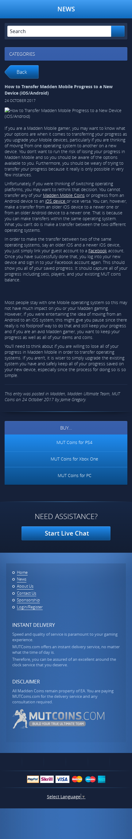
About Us (25, 586)
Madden (57, 394)
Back (22, 72)
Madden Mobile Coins (64, 195)
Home (22, 572)
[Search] (118, 31)
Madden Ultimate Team (88, 394)
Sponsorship (28, 600)
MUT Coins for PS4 (74, 442)
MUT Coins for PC (74, 475)
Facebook (97, 251)
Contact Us (26, 593)
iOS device (56, 201)
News (21, 579)
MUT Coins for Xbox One (74, 458)
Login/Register (30, 607)
